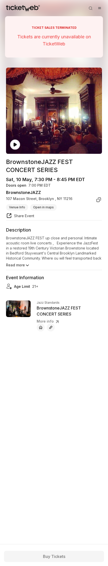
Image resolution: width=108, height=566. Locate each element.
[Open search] (90, 8)
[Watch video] (15, 144)
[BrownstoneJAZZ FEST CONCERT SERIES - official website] (41, 327)
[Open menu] (99, 8)
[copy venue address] (98, 199)
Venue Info (17, 207)
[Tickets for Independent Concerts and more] (23, 8)
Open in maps (43, 207)
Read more (15, 265)
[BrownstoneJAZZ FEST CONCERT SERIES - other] (51, 327)
